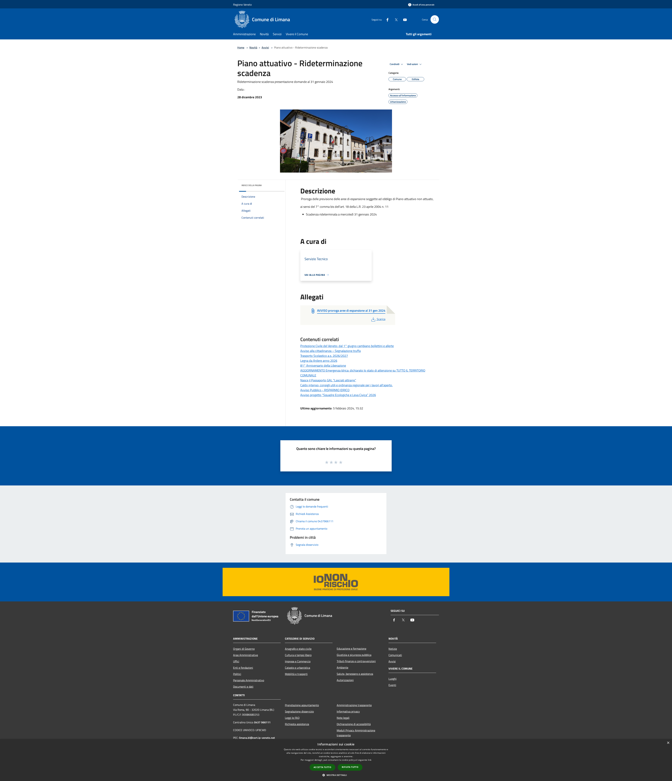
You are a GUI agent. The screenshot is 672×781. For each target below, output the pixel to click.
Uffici (236, 661)
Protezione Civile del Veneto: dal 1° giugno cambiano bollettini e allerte (347, 346)
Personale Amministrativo (248, 680)
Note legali (343, 718)
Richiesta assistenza (297, 724)
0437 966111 (262, 722)
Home (240, 47)
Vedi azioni (412, 64)
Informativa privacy (348, 711)
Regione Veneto (242, 4)
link (369, 759)
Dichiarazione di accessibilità (354, 724)
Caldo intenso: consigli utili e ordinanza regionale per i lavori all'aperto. (346, 385)
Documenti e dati (243, 686)
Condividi (395, 64)
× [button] (668, 743)
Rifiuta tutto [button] (350, 767)
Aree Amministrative (245, 655)
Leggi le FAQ (292, 718)
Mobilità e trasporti (296, 674)
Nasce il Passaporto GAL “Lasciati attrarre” (328, 380)
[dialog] (336, 760)
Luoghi (392, 679)
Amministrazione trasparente (354, 705)
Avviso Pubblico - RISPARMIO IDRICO (324, 390)
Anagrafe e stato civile (298, 649)
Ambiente (342, 667)
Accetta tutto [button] (322, 767)
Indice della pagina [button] (251, 185)
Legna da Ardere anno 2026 (318, 360)
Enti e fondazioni (243, 668)
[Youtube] (403, 19)
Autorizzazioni (345, 680)
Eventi (392, 685)
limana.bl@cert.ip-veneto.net (257, 738)
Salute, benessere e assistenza (355, 674)
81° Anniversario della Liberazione (323, 365)
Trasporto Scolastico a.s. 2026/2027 (324, 355)
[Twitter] (394, 19)
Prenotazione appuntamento (302, 705)
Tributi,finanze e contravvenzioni (356, 661)
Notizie (392, 649)
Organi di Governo (244, 649)
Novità (253, 47)
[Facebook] (386, 19)
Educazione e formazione (351, 648)
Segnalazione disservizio (299, 711)
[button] (336, 775)
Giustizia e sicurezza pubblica (354, 655)
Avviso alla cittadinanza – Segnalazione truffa (330, 350)
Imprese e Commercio (297, 661)
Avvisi (265, 47)
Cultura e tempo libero (298, 655)
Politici (237, 674)
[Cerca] (434, 19)
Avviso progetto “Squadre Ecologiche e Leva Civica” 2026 (338, 395)
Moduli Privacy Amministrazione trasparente (356, 732)
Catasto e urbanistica (297, 668)
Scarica (381, 319)
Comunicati (395, 655)
